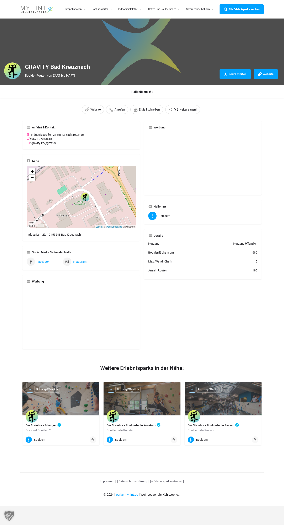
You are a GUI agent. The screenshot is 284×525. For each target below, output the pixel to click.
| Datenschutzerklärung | (132, 481)
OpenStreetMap (114, 226)
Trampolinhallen (72, 9)
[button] (9, 516)
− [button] (32, 177)
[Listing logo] (12, 70)
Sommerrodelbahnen (198, 9)
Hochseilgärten (100, 9)
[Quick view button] (93, 439)
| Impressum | (107, 481)
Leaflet (99, 226)
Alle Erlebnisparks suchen (243, 9)
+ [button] (32, 171)
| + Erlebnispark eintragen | (167, 481)
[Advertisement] (81, 316)
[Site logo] (37, 9)
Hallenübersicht (142, 91)
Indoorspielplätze (128, 9)
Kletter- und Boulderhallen (161, 9)
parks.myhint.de (127, 494)
